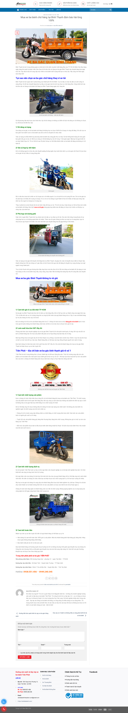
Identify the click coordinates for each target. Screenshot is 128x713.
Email (43, 645)
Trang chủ (23, 10)
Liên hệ (58, 10)
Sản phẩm (41, 10)
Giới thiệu (32, 10)
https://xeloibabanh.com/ (25, 701)
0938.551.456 (30, 572)
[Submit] (110, 9)
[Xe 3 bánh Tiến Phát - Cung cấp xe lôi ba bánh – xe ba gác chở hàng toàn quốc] (23, 4)
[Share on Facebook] (46, 578)
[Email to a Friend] (52, 578)
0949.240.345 (45, 572)
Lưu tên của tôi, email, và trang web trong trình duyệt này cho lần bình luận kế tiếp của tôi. (48, 653)
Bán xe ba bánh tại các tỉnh (51, 14)
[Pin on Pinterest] (56, 578)
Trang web (67, 645)
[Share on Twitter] (49, 578)
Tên (19, 645)
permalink (67, 584)
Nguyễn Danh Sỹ (58, 25)
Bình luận (21, 630)
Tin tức (51, 10)
